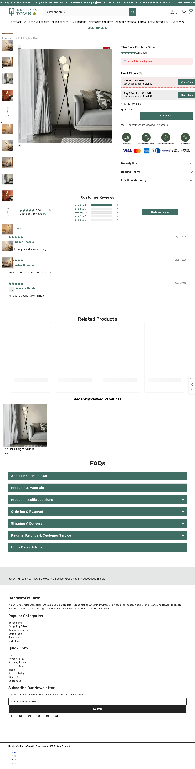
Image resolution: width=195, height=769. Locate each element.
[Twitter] (56, 716)
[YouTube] (47, 716)
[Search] (89, 12)
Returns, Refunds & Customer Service (97, 535)
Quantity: (126, 109)
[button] (128, 52)
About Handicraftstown (97, 476)
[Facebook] (11, 716)
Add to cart (166, 115)
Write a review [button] (160, 212)
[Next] (19, 145)
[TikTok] (38, 716)
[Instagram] (20, 716)
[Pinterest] (29, 716)
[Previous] (19, 47)
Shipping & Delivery (97, 523)
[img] (16, 237)
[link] (31, 380)
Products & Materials (97, 487)
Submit (97, 708)
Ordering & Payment (97, 511)
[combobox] (86, 12)
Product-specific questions (97, 499)
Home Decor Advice (97, 547)
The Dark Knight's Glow (18, 449)
